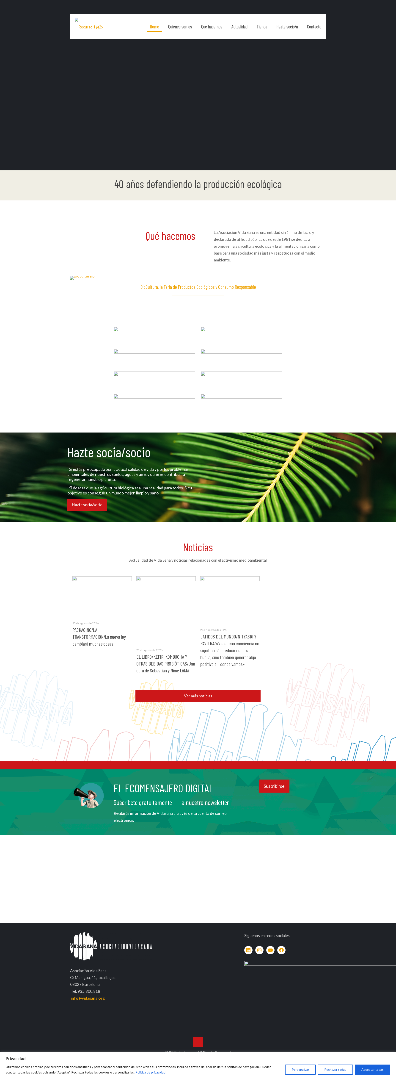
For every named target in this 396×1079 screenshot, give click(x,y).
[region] (198, 1065)
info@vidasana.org (88, 998)
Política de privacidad (150, 1072)
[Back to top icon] (198, 1042)
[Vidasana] (89, 26)
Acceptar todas (372, 1069)
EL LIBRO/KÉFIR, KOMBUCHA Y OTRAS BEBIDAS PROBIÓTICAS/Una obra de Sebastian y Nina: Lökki (165, 663)
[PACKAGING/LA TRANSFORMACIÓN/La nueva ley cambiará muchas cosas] (102, 596)
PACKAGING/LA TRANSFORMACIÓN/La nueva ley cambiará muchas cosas (99, 636)
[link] (154, 333)
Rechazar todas (335, 1069)
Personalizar (300, 1069)
